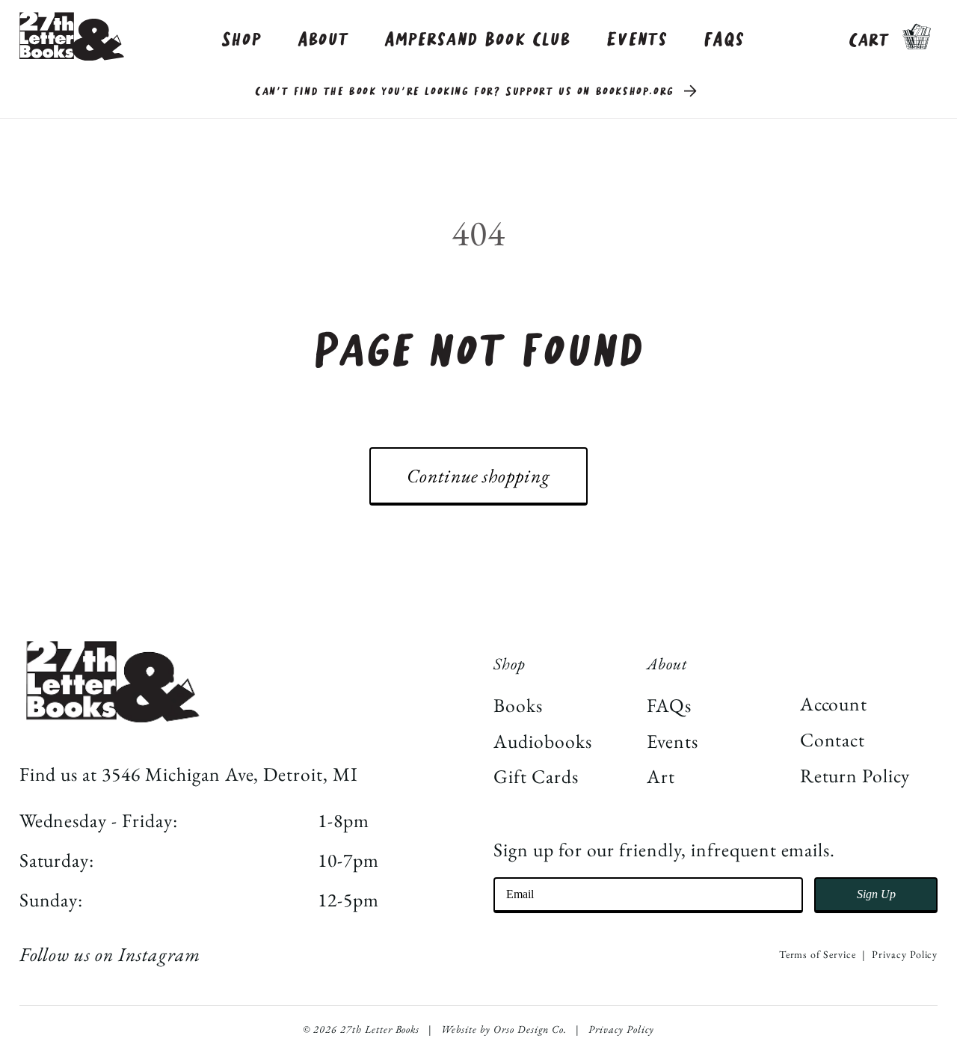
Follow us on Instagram (109, 954)
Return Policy (855, 775)
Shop (241, 40)
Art (661, 776)
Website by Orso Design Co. (504, 1029)
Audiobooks (542, 741)
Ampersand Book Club (477, 40)
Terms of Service (817, 954)
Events (637, 40)
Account (834, 703)
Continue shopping (478, 475)
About (323, 40)
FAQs (724, 40)
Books (518, 705)
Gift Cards (536, 776)
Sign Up (876, 894)
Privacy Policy (905, 954)
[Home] (71, 36)
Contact (833, 739)
